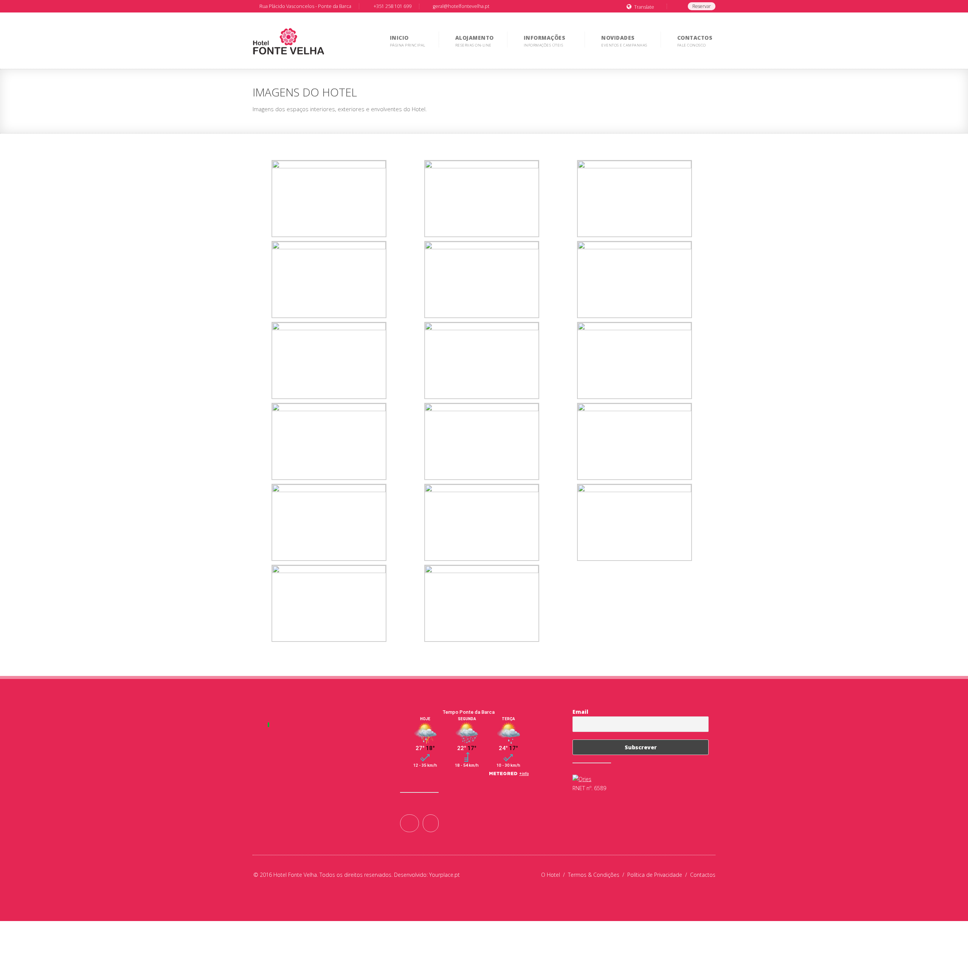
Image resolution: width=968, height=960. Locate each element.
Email (580, 711)
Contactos (702, 874)
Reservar (701, 6)
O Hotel (554, 874)
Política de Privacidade (658, 874)
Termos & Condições (597, 874)
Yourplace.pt (444, 874)
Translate (644, 7)
